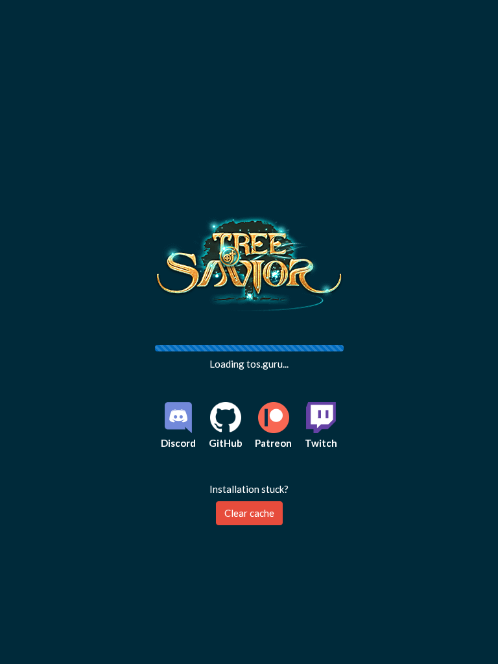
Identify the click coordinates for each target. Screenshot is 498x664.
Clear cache (249, 513)
